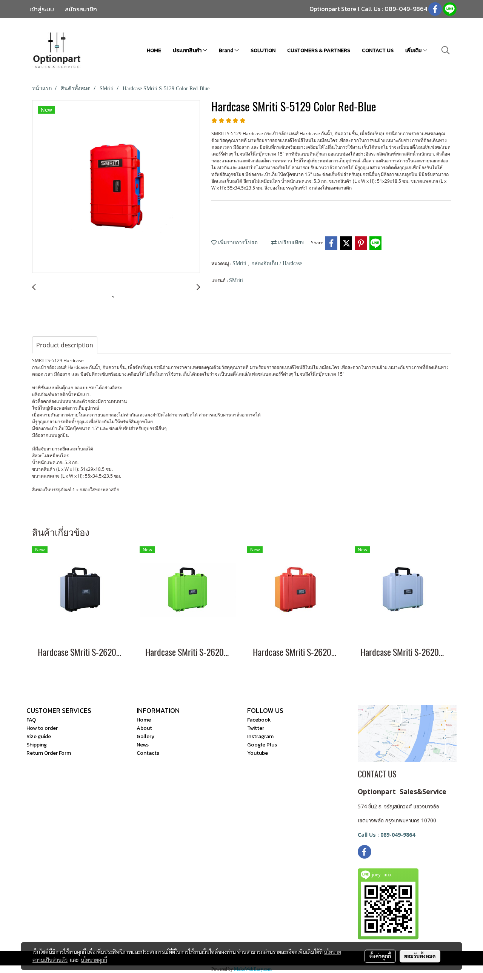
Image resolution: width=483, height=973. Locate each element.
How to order (42, 728)
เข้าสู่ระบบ (41, 9)
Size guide (38, 736)
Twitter (255, 728)
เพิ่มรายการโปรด (237, 242)
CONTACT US (378, 50)
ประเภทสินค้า (188, 50)
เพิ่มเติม (414, 50)
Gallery (145, 736)
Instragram (260, 736)
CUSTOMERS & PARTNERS (318, 50)
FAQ (31, 720)
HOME (154, 50)
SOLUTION (263, 50)
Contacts (148, 753)
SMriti (240, 263)
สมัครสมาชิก (81, 9)
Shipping (36, 745)
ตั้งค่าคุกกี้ (380, 956)
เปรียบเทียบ (291, 242)
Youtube (257, 753)
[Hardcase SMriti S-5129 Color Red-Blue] (116, 186)
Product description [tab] (64, 345)
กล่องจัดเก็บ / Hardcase (276, 263)
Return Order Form (48, 753)
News (143, 745)
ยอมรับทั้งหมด (420, 956)
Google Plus (262, 745)
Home (144, 720)
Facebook (259, 720)
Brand (226, 50)
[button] (445, 50)
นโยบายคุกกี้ (94, 959)
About (144, 728)
